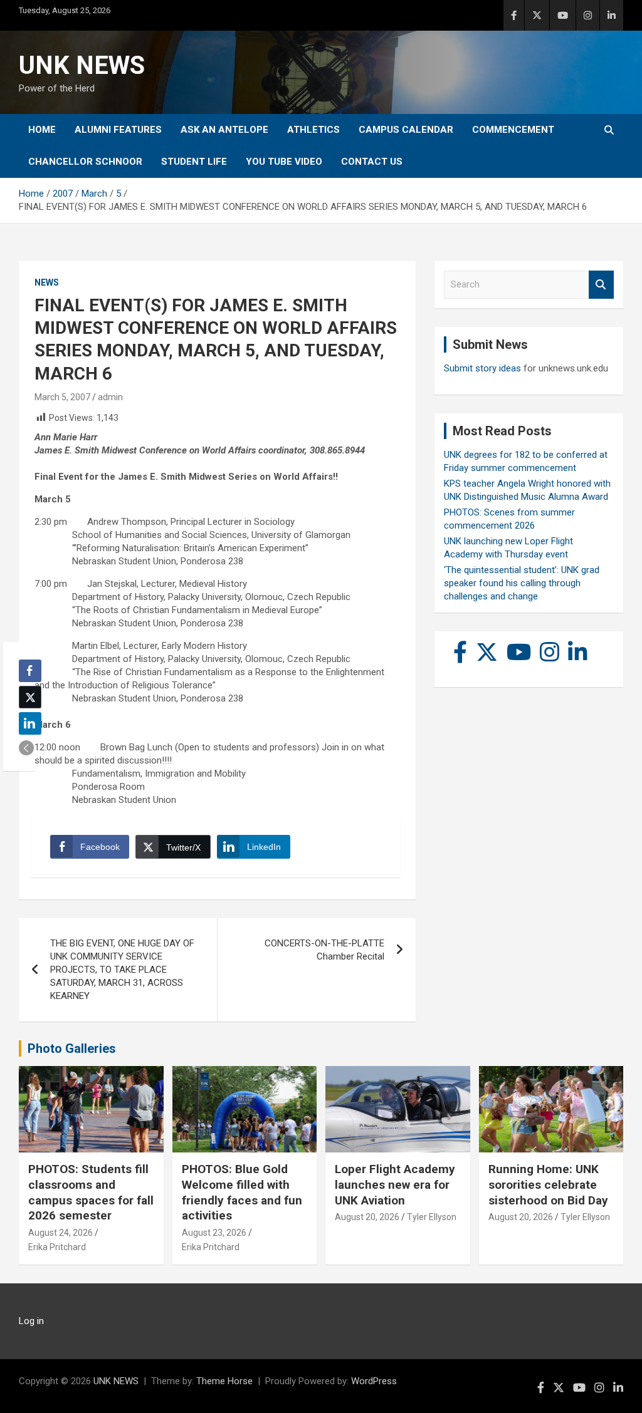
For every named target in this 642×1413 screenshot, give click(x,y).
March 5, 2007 (62, 397)
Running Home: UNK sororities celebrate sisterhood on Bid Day (548, 1184)
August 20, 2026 (367, 1217)
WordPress (374, 1381)
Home (42, 129)
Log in (31, 1321)
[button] (26, 747)
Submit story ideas (482, 368)
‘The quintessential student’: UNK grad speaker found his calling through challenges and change (521, 583)
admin (110, 397)
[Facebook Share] (30, 671)
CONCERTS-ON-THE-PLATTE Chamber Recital (324, 950)
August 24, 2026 (60, 1233)
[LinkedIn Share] (30, 723)
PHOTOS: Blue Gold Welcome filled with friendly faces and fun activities (242, 1192)
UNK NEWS (82, 65)
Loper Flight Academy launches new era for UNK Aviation (395, 1184)
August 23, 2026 (214, 1233)
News (46, 282)
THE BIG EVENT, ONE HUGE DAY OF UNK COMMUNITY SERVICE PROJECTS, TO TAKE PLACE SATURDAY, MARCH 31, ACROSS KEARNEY (122, 970)
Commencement (513, 129)
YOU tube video (284, 161)
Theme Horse (224, 1381)
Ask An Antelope (224, 129)
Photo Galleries (72, 1048)
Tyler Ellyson (431, 1217)
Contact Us (372, 161)
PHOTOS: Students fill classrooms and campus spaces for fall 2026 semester (91, 1192)
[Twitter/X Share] (30, 697)
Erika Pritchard (57, 1247)
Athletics (313, 129)
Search (601, 285)
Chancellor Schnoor (85, 161)
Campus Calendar (406, 129)
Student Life (194, 161)
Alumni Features (118, 129)
